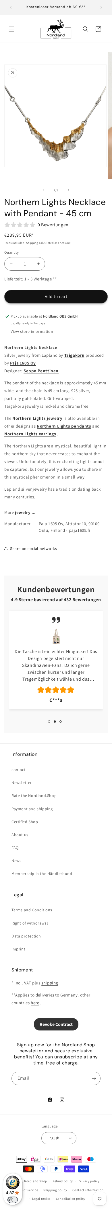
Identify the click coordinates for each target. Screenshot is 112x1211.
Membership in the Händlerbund (41, 873)
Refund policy (63, 1181)
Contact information (87, 1190)
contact (18, 769)
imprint (18, 949)
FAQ (15, 847)
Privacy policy (89, 1181)
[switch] (12, 1200)
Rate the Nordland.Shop (34, 795)
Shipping (32, 243)
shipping (49, 983)
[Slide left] (43, 190)
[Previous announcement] (10, 7)
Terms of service (26, 1190)
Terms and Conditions (31, 909)
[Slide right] (68, 190)
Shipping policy (55, 1190)
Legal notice (41, 1199)
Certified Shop (24, 821)
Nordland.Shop (35, 1181)
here (35, 1002)
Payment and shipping (32, 808)
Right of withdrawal (29, 923)
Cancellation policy (70, 1199)
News (16, 860)
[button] (11, 29)
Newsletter (21, 782)
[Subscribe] (94, 1078)
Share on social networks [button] (33, 548)
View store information (32, 331)
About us (19, 834)
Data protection (26, 936)
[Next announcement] (101, 7)
